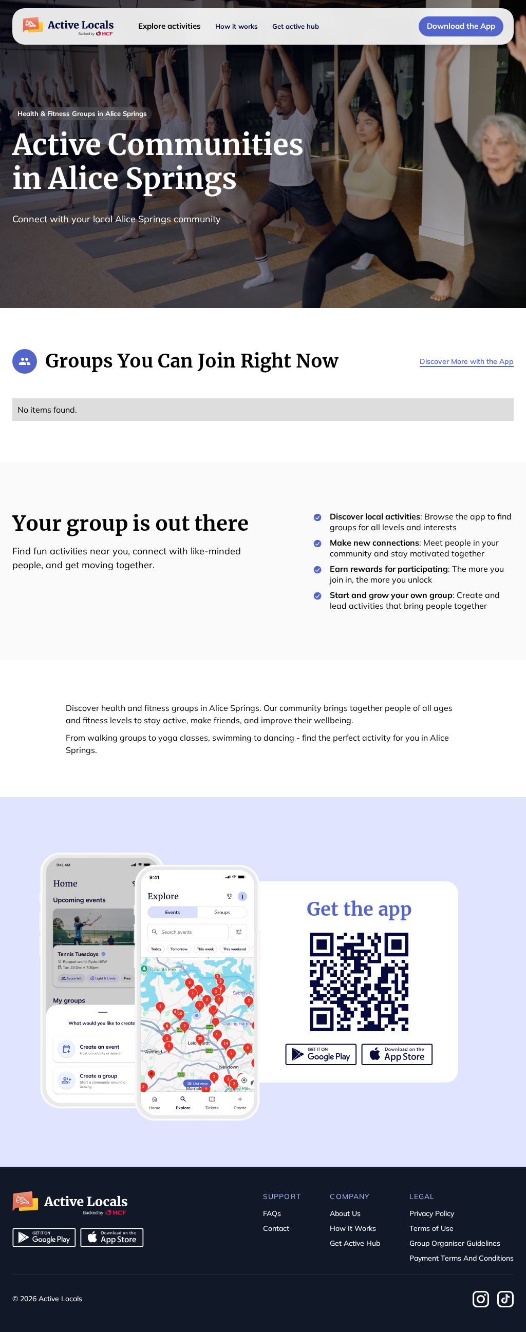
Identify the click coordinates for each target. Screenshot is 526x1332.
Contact (276, 1228)
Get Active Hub (355, 1243)
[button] (169, 26)
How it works (236, 26)
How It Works (353, 1228)
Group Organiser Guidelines (454, 1243)
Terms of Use (431, 1228)
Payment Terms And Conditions (461, 1258)
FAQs (272, 1213)
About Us (345, 1213)
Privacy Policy (431, 1213)
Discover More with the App (467, 361)
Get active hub (295, 26)
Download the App (461, 26)
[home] (68, 26)
